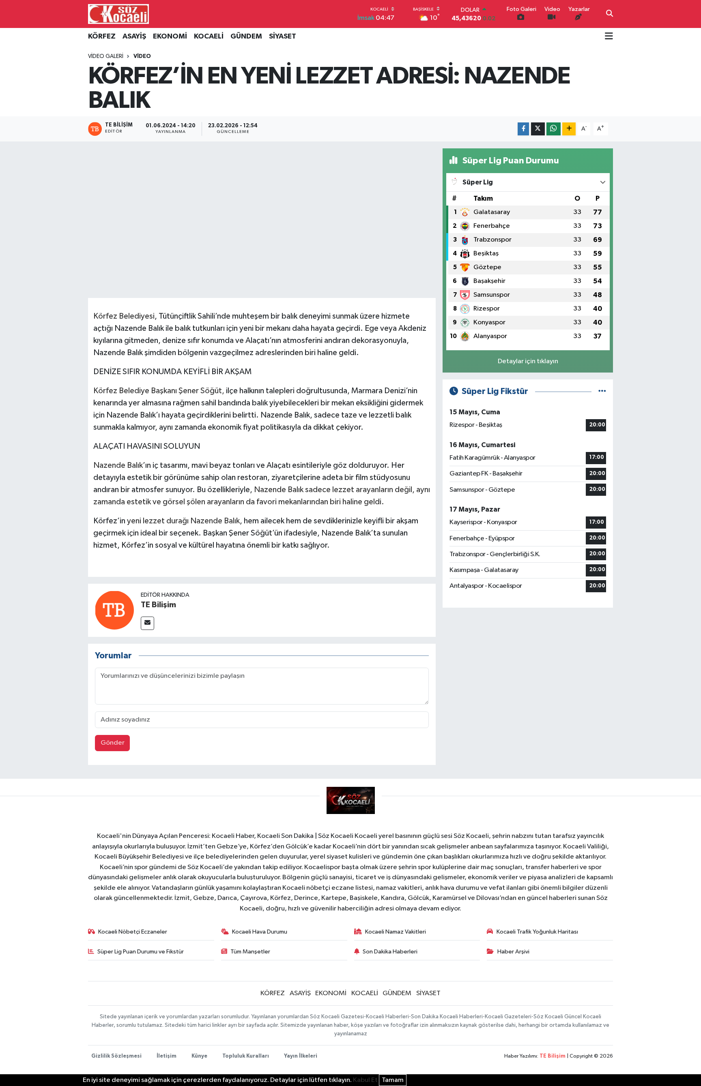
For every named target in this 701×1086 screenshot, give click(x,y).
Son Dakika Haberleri (390, 952)
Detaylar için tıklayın (528, 361)
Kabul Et (365, 1080)
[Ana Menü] (609, 37)
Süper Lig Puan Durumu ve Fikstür (140, 952)
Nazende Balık (118, 465)
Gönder (113, 742)
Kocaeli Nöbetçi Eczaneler (132, 932)
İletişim (166, 1056)
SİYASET (282, 36)
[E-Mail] (147, 623)
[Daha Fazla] (569, 129)
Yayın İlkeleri (300, 1056)
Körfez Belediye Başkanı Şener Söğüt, (158, 391)
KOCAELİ (209, 36)
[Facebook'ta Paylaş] (523, 129)
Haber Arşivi (513, 952)
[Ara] (609, 14)
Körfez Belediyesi (124, 316)
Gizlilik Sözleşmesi (116, 1056)
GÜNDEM (246, 36)
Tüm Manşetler (250, 952)
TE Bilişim (158, 605)
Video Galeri (105, 56)
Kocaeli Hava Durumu (259, 932)
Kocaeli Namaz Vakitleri (395, 932)
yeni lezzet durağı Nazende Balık (183, 521)
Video (142, 56)
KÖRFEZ (102, 36)
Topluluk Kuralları (245, 1056)
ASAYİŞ (134, 36)
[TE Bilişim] (114, 609)
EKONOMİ (170, 36)
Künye (199, 1056)
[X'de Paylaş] (538, 129)
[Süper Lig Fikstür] (602, 391)
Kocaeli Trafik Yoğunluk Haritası (537, 932)
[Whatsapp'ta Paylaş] (553, 129)
